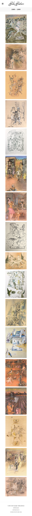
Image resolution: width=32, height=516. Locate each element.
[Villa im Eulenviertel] (16, 342)
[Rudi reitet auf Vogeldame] (16, 236)
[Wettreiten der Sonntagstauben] (16, 372)
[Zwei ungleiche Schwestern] (16, 462)
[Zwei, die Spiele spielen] (16, 431)
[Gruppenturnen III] (16, 85)
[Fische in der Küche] (16, 57)
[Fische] (16, 28)
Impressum (16, 507)
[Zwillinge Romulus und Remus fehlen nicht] (16, 486)
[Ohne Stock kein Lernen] (16, 173)
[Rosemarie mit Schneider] (16, 206)
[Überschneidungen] (16, 312)
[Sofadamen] (16, 260)
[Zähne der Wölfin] (16, 401)
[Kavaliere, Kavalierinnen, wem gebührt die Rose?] (16, 142)
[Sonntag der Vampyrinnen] (16, 284)
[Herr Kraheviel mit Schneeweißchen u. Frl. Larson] (16, 113)
